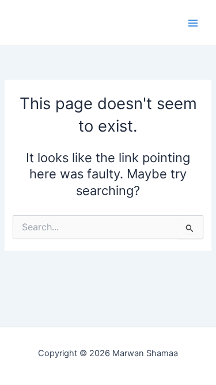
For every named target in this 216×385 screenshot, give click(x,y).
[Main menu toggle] (192, 22)
